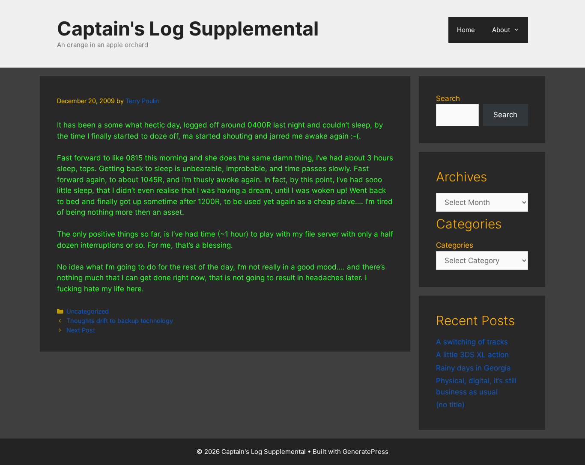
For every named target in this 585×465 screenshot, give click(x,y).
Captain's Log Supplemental (188, 28)
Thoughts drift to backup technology (119, 320)
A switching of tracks (472, 342)
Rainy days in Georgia (473, 368)
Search (448, 98)
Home (466, 30)
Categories (454, 245)
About (501, 30)
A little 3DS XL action (472, 354)
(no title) (450, 404)
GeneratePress (365, 451)
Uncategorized (87, 311)
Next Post (80, 330)
